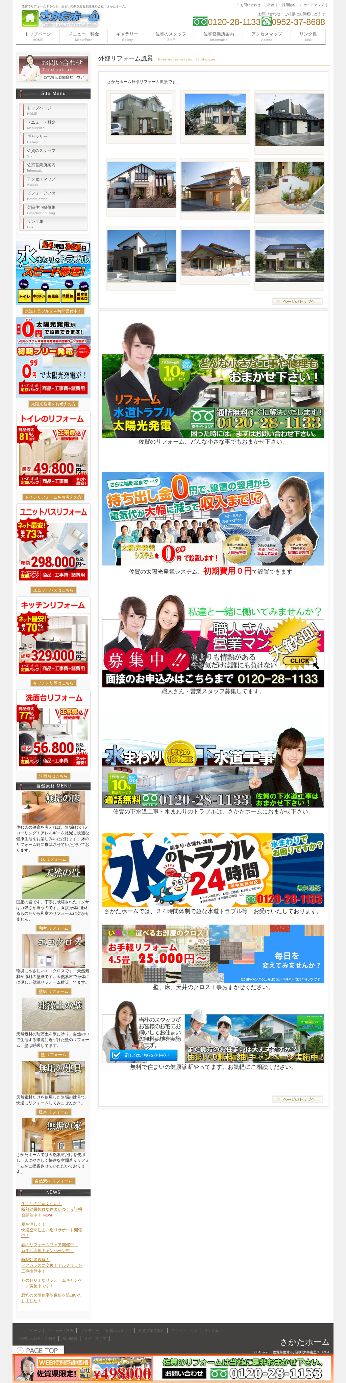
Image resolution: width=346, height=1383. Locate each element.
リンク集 (308, 36)
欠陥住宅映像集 (41, 210)
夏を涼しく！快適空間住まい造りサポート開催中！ (51, 1230)
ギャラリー (127, 36)
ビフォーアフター (43, 196)
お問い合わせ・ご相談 (257, 5)
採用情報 (289, 5)
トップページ (38, 36)
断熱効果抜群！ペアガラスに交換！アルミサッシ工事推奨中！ (51, 1265)
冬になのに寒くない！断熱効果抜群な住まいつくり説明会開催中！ (51, 1209)
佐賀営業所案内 (218, 36)
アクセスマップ (266, 36)
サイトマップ (314, 5)
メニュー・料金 (83, 36)
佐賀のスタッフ (170, 36)
